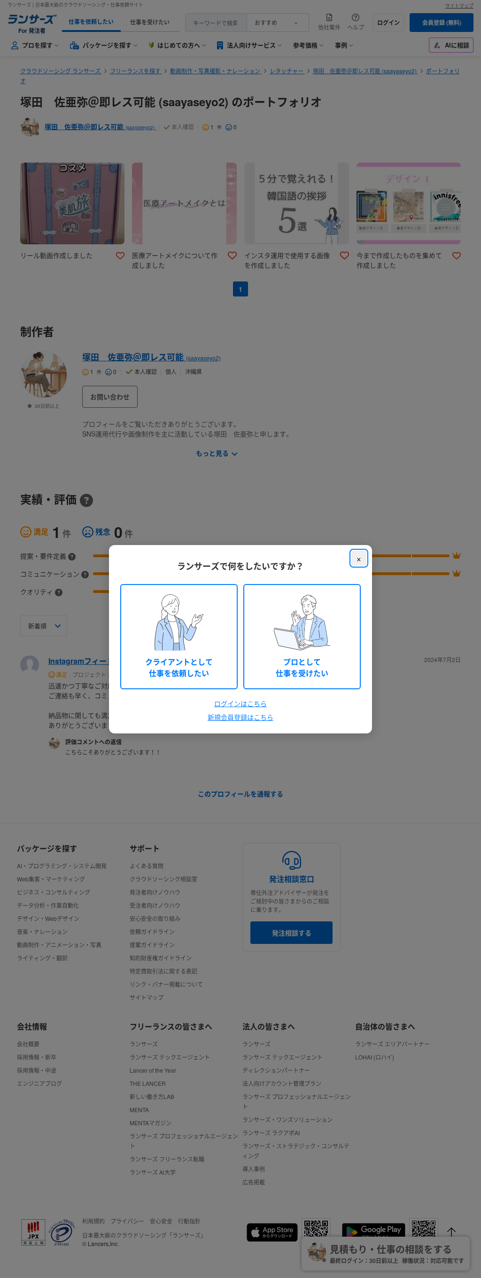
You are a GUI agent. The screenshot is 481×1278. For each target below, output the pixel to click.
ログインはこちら (240, 703)
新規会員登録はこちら (240, 717)
